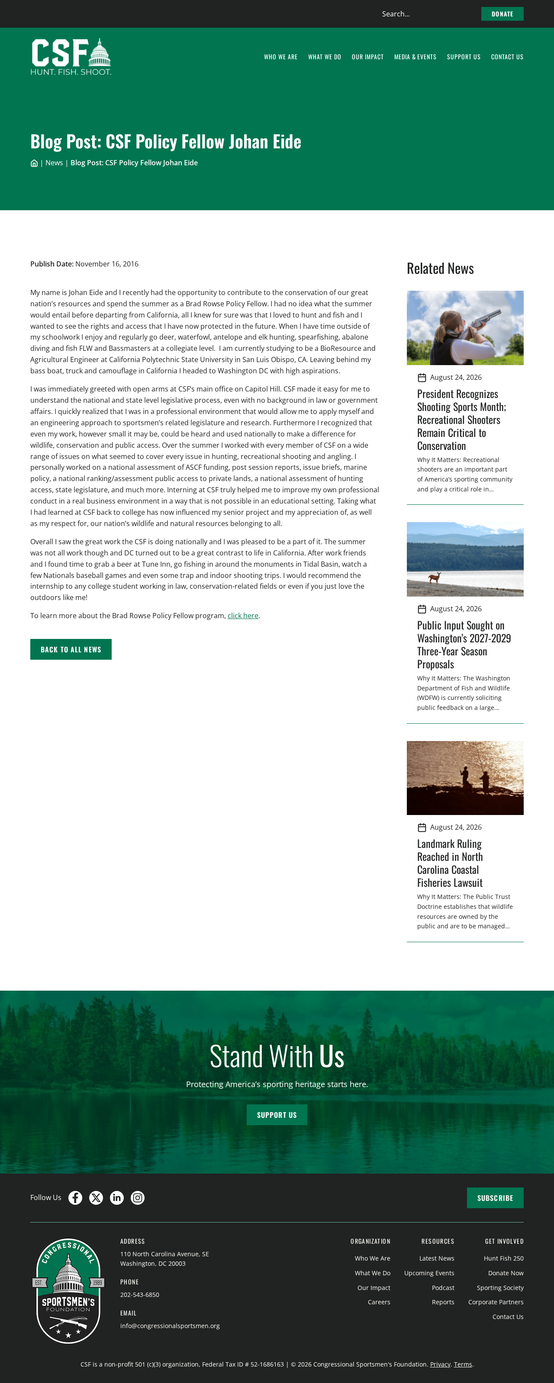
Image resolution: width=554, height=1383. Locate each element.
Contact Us (508, 1316)
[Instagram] (138, 1198)
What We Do (372, 1273)
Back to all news (71, 649)
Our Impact (374, 1288)
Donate (502, 13)
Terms (463, 1364)
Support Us (277, 1115)
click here (243, 615)
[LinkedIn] (117, 1198)
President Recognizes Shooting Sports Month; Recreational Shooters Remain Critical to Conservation (461, 419)
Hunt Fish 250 (504, 1258)
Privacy (440, 1364)
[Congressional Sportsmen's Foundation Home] (71, 56)
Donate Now (506, 1273)
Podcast (443, 1288)
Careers (379, 1302)
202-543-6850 (139, 1294)
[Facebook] (75, 1198)
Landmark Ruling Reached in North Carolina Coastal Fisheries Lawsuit (452, 862)
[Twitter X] (96, 1198)
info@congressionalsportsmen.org (170, 1326)
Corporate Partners (496, 1302)
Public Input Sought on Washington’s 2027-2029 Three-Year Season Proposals (464, 644)
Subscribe (495, 1198)
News (54, 162)
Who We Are (372, 1258)
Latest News (436, 1258)
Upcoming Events (429, 1273)
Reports (443, 1302)
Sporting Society (500, 1288)
